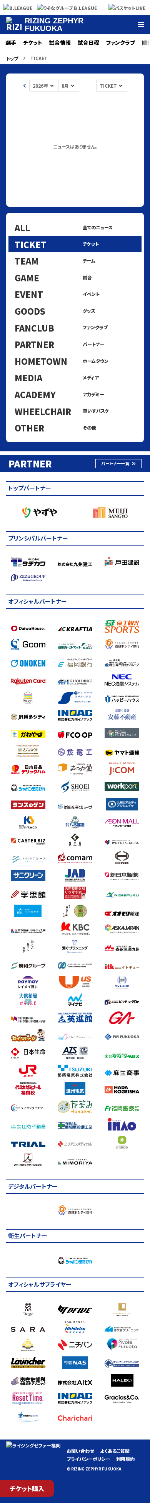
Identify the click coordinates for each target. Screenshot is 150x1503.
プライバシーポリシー (88, 1459)
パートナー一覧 (115, 463)
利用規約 (125, 1459)
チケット (32, 42)
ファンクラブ (120, 42)
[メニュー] (140, 24)
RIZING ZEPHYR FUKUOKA (54, 24)
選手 (10, 42)
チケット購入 (27, 1488)
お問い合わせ (80, 1450)
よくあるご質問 (115, 1450)
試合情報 (60, 42)
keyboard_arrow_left (24, 86)
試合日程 (88, 42)
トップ (12, 58)
